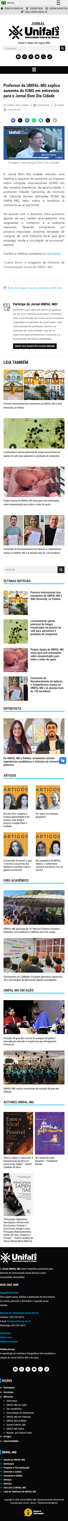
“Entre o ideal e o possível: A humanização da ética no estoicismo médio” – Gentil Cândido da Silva (18, 1162)
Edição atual (6, 1337)
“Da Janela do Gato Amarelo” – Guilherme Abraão (46, 1161)
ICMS (53, 287)
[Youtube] (37, 56)
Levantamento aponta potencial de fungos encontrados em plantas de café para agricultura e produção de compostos (46, 627)
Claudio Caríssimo (38, 287)
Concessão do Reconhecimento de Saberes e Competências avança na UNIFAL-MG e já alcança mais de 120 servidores (47, 684)
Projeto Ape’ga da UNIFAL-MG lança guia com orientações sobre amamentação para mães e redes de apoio (47, 654)
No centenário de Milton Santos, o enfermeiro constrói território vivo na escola (49, 865)
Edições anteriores (9, 1341)
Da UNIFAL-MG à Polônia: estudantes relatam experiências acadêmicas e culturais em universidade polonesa (33, 761)
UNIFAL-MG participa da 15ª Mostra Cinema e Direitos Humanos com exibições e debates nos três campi (31, 930)
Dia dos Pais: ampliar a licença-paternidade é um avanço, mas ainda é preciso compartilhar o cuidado (16, 820)
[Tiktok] (49, 56)
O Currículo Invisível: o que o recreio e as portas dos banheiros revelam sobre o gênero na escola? (17, 865)
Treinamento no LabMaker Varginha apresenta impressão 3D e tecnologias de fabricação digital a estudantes (32, 978)
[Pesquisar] (62, 48)
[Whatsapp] (43, 56)
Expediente (5, 1333)
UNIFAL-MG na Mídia (18, 105)
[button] (34, 70)
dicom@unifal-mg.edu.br (19, 1321)
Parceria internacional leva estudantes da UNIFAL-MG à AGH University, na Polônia (46, 596)
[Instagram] (24, 56)
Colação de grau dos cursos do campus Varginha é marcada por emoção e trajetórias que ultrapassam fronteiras (29, 1041)
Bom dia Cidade (17, 287)
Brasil (11, 2)
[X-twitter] (30, 56)
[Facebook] (18, 56)
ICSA (59, 287)
